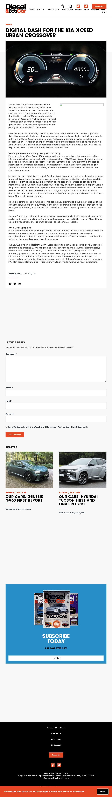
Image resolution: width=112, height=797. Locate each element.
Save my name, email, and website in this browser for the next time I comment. (48, 427)
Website (10, 414)
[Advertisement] (56, 314)
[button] (10, 284)
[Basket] (62, 6)
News (32, 9)
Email (9, 401)
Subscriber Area (98, 9)
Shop (104, 12)
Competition (67, 9)
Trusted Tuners (82, 9)
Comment (11, 354)
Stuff (39, 9)
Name (9, 388)
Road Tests (51, 9)
